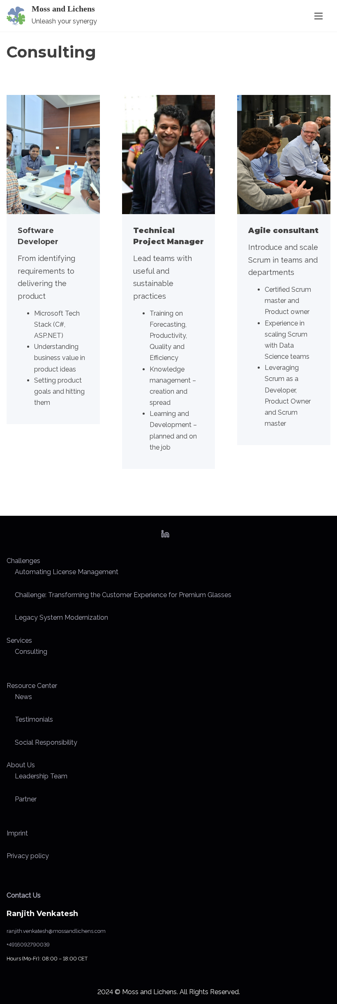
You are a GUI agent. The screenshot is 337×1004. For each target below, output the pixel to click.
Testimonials (34, 719)
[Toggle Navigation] (318, 15)
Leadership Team (41, 776)
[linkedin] (165, 536)
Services (19, 640)
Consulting (31, 651)
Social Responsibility (46, 742)
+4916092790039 (28, 945)
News (23, 697)
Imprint (17, 833)
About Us (21, 765)
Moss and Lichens (63, 8)
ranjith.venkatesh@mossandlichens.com (56, 931)
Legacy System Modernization (61, 617)
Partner (26, 799)
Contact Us (24, 895)
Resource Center (32, 686)
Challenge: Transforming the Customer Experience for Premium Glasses (123, 595)
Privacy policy (28, 856)
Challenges (23, 561)
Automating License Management (66, 572)
